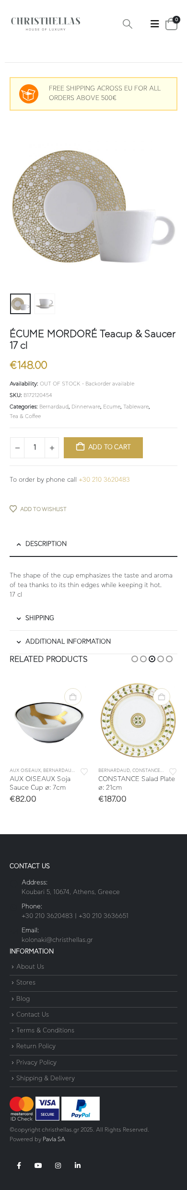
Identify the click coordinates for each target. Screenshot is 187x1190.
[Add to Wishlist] (84, 771)
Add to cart (109, 447)
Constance (146, 771)
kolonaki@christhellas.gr (57, 940)
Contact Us (32, 1015)
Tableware (136, 406)
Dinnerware (85, 406)
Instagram (58, 1165)
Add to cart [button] (73, 696)
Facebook (19, 1165)
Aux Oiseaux (25, 771)
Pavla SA (54, 1139)
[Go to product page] (49, 720)
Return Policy (36, 1047)
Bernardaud (54, 406)
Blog (23, 999)
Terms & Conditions (45, 1031)
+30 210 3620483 (104, 480)
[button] (127, 24)
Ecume (111, 406)
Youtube (38, 1165)
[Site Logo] (46, 24)
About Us (30, 967)
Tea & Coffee (25, 416)
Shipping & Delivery (45, 1079)
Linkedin (78, 1165)
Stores (25, 983)
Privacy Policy (36, 1063)
